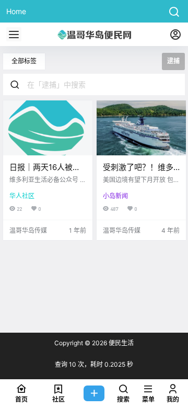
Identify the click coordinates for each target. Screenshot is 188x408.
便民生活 (120, 343)
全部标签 (24, 61)
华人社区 (21, 196)
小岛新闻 (115, 196)
